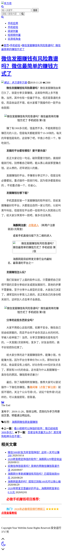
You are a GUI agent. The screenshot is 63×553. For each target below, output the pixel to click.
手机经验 (13, 27)
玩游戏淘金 (14, 39)
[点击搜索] (2, 6)
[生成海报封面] (2, 402)
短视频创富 (14, 35)
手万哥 (23, 82)
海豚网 (16, 422)
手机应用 (13, 23)
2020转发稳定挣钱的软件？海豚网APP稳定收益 (35, 459)
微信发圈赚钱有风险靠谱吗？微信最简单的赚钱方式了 (29, 66)
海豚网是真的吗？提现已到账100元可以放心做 (34, 481)
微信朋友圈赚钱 (29, 422)
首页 (6, 45)
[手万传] (6, 3)
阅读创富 (13, 31)
